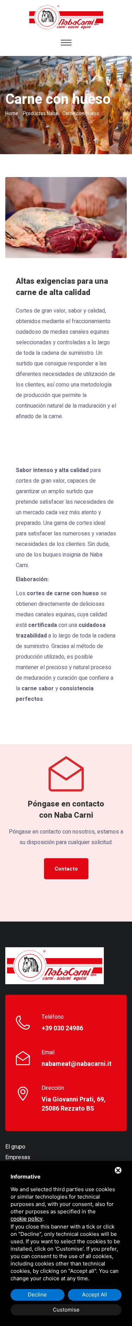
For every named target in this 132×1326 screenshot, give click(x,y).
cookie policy (27, 1219)
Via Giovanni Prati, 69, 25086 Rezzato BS (74, 1104)
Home (11, 113)
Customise (66, 1309)
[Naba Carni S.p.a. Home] (54, 965)
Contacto (66, 869)
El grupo (15, 1147)
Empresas (17, 1157)
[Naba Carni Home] (66, 17)
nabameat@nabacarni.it (77, 1064)
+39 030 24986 (62, 1028)
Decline (37, 1294)
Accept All (94, 1294)
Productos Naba (40, 113)
